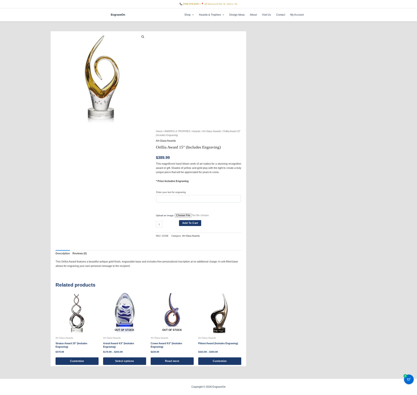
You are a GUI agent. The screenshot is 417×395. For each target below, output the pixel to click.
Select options (124, 361)
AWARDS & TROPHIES (177, 131)
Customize (77, 361)
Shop (187, 14)
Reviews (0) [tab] (79, 253)
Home (159, 131)
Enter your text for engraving (171, 192)
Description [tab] (63, 253)
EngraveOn (118, 14)
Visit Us (266, 14)
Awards (196, 131)
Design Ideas (237, 14)
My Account (297, 14)
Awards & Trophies (210, 14)
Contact (280, 14)
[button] (192, 14)
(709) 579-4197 (191, 4)
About (253, 14)
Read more (172, 361)
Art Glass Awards (211, 131)
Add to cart (190, 223)
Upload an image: (165, 215)
